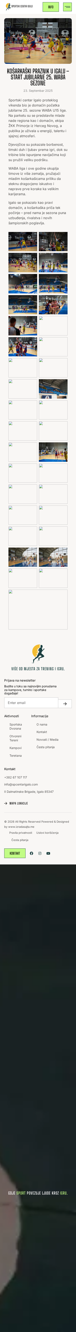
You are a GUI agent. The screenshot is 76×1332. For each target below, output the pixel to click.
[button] (67, 7)
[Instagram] (39, 853)
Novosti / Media (47, 739)
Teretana (16, 755)
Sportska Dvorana (16, 726)
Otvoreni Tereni (15, 738)
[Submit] (65, 704)
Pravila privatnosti (20, 832)
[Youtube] (48, 853)
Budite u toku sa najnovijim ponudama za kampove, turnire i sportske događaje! (30, 690)
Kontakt (42, 732)
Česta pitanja (46, 747)
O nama (42, 724)
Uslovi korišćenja (47, 832)
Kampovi (16, 748)
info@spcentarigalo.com (21, 784)
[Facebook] (31, 853)
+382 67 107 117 (15, 777)
